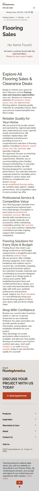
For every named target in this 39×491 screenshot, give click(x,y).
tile (15, 102)
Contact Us (8, 437)
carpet (27, 100)
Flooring (21, 17)
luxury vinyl (8, 102)
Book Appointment (18, 396)
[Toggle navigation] (34, 7)
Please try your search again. (19, 56)
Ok (20, 482)
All (28, 17)
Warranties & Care (11, 425)
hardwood (18, 100)
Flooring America (8, 17)
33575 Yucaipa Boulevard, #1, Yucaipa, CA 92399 (17, 450)
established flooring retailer (21, 184)
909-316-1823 (8, 8)
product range (20, 255)
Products (7, 414)
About (5, 431)
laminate (26, 102)
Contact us (7, 346)
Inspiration (7, 419)
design (13, 182)
